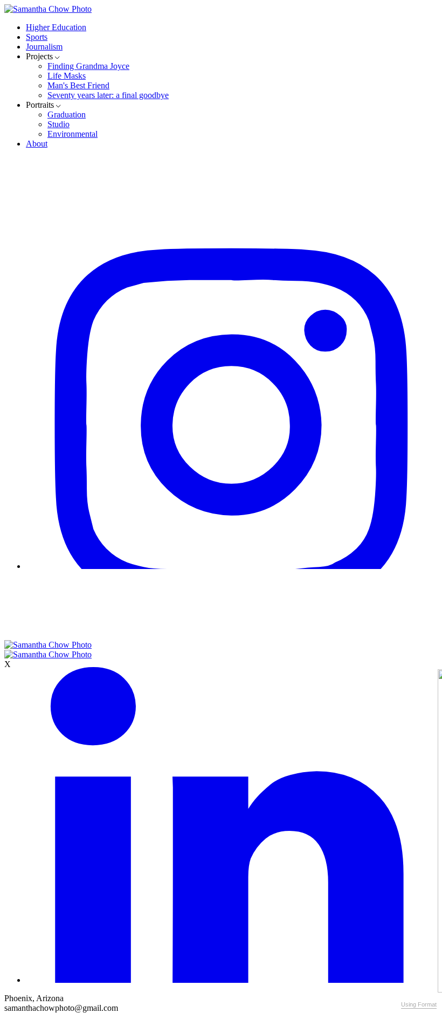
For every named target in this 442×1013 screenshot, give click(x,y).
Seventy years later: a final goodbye (108, 95)
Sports (36, 36)
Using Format (419, 1004)
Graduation (66, 114)
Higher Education (56, 27)
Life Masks (66, 75)
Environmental (72, 133)
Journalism (44, 46)
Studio (58, 124)
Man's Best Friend (78, 85)
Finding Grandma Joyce (88, 66)
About (36, 143)
